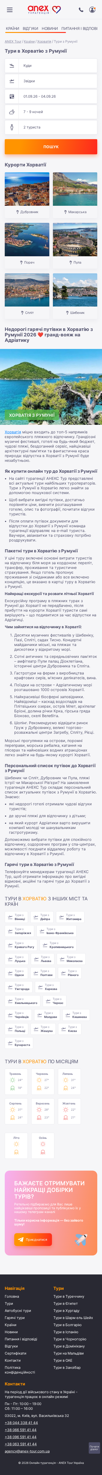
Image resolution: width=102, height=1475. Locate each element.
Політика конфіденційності (20, 1369)
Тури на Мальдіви (68, 1353)
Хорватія (44, 41)
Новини (50, 28)
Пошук (51, 146)
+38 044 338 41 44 (21, 1422)
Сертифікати (15, 1353)
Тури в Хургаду (66, 1310)
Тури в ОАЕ (62, 1360)
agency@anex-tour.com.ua (27, 1451)
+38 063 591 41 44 (21, 1444)
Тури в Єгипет (65, 1303)
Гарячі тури (15, 1317)
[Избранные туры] (92, 10)
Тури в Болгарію (67, 1325)
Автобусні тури (18, 1310)
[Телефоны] (81, 10)
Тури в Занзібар (67, 1367)
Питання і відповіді (21, 1339)
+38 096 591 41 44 (21, 1437)
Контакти (13, 1360)
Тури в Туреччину (68, 1296)
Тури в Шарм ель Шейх (73, 1317)
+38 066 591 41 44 (21, 1430)
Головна (12, 1296)
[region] (51, 29)
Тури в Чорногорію (69, 1339)
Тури (9, 1303)
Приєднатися (36, 1239)
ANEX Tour (13, 41)
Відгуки (30, 28)
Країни (12, 28)
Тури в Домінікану (69, 1346)
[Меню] (10, 10)
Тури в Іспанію (65, 1332)
